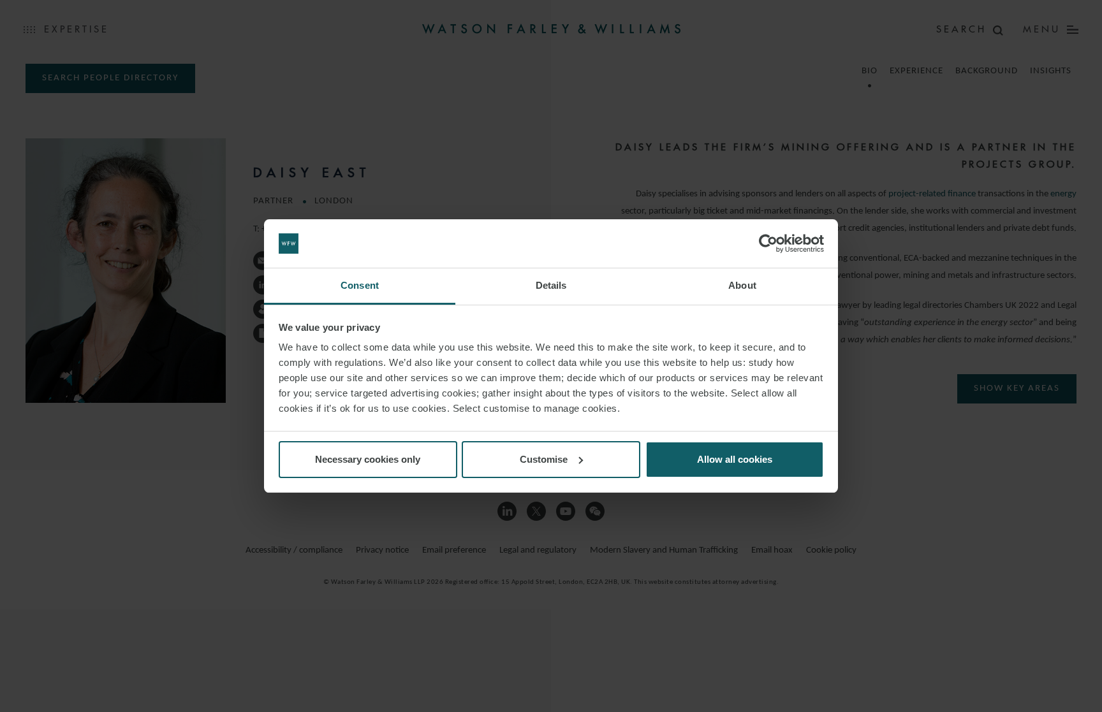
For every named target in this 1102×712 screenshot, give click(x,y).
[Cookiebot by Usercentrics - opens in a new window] (768, 243)
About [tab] (742, 285)
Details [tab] (551, 285)
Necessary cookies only (367, 459)
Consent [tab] (360, 285)
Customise (544, 459)
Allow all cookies (734, 459)
